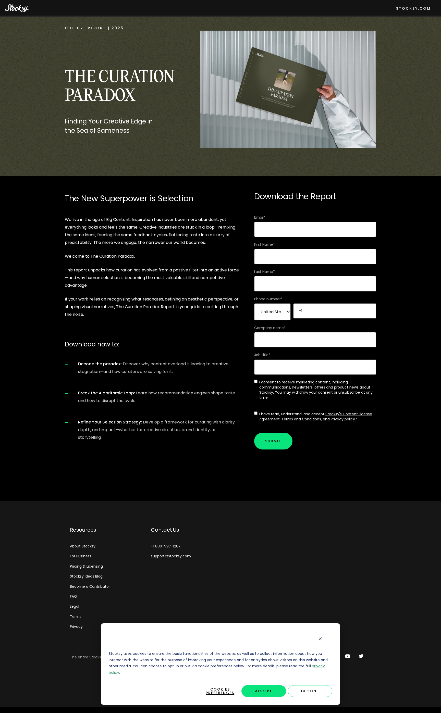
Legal (74, 606)
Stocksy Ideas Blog (86, 576)
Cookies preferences (220, 691)
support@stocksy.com (171, 556)
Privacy (76, 626)
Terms (75, 616)
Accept (263, 691)
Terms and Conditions (301, 419)
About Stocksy (82, 546)
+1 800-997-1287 (166, 546)
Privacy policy (343, 419)
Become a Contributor (90, 586)
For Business (80, 556)
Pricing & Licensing (86, 566)
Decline (310, 691)
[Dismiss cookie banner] (320, 639)
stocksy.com (413, 8)
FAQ (73, 596)
